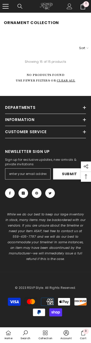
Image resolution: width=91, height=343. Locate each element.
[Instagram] (23, 193)
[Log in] (69, 6)
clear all (66, 80)
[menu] (6, 6)
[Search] (20, 6)
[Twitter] (50, 193)
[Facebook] (10, 193)
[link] (25, 334)
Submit (69, 173)
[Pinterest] (36, 193)
